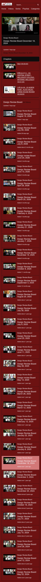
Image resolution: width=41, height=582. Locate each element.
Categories (35, 8)
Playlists (26, 8)
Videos (11, 8)
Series (18, 8)
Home (3, 8)
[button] (20, 23)
